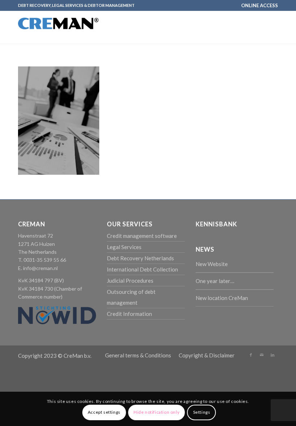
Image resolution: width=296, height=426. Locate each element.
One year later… (215, 281)
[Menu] (268, 27)
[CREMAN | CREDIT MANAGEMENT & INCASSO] (58, 34)
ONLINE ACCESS (259, 5)
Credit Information (129, 313)
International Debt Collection (142, 269)
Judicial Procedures (130, 280)
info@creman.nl (40, 268)
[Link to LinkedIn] (272, 354)
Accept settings (104, 412)
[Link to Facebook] (250, 354)
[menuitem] (258, 5)
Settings (201, 412)
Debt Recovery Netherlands (140, 258)
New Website (212, 264)
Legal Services (124, 247)
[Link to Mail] (261, 354)
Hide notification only (156, 412)
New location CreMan (222, 298)
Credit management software (142, 235)
